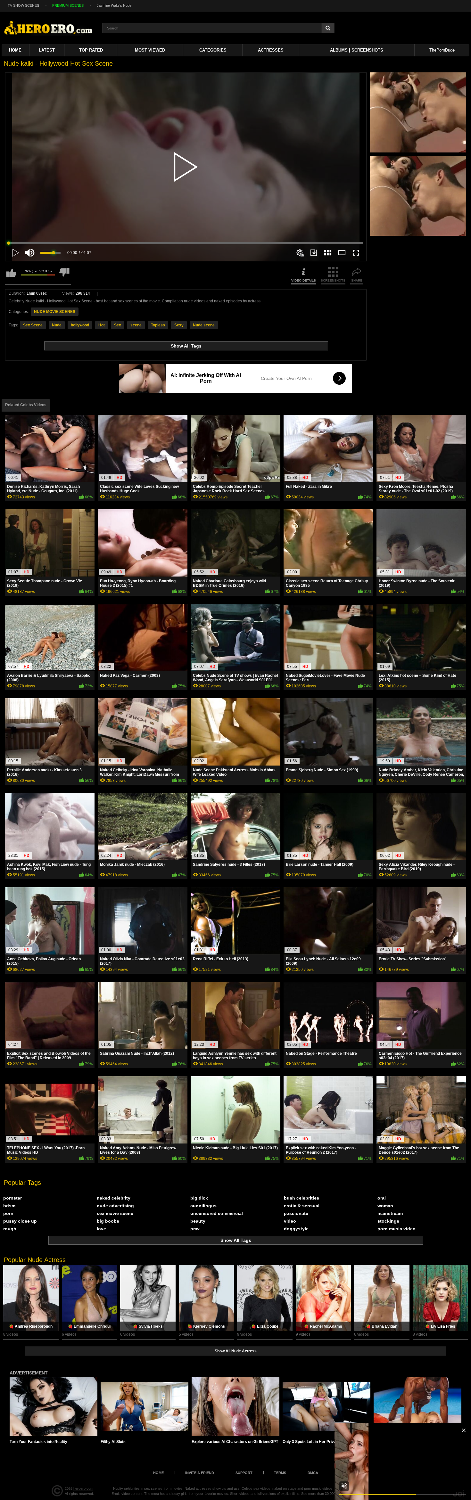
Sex (117, 325)
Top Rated (91, 50)
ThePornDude (442, 50)
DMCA (313, 1473)
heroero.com (83, 1488)
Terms (280, 1473)
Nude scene (204, 325)
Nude (57, 325)
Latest (47, 50)
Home (15, 50)
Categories (213, 50)
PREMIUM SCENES (68, 5)
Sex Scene (33, 325)
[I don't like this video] (64, 275)
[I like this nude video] (11, 275)
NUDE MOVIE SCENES (54, 311)
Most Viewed (150, 50)
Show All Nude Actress (236, 1351)
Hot (101, 325)
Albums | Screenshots (356, 50)
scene (136, 325)
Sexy (179, 325)
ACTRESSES (271, 50)
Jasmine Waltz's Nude (114, 5)
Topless (158, 325)
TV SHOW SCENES (23, 5)
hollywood (80, 325)
